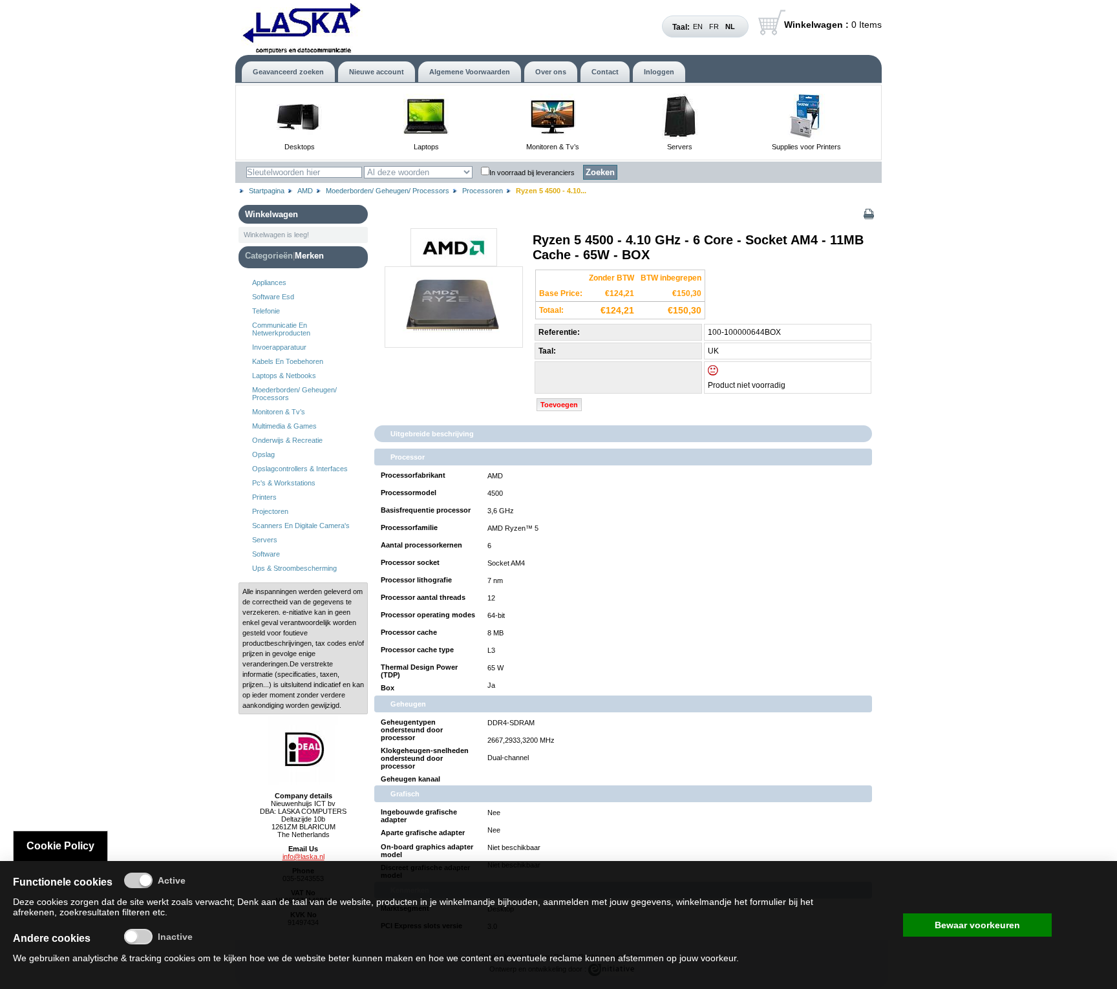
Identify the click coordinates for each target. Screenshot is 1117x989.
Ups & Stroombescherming (294, 568)
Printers (264, 497)
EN (698, 26)
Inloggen (659, 72)
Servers (679, 147)
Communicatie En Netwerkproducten (281, 329)
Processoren (482, 191)
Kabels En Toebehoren (287, 361)
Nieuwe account (376, 72)
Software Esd (273, 297)
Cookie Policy (60, 845)
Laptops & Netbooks (284, 375)
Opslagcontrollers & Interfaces (300, 469)
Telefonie (266, 311)
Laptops (426, 147)
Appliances (269, 282)
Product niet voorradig (746, 385)
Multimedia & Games (284, 426)
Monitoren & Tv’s (552, 147)
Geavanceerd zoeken (288, 72)
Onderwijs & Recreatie (287, 440)
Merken (309, 256)
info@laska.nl (303, 856)
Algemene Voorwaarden (469, 72)
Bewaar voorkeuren (977, 925)
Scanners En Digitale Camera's (301, 525)
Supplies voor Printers (806, 147)
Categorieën (269, 256)
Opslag (263, 454)
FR (714, 26)
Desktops (299, 147)
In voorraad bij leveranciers (532, 172)
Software (266, 554)
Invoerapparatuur (279, 347)
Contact (605, 72)
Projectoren (270, 511)
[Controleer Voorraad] (724, 373)
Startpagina (266, 191)
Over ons (550, 72)
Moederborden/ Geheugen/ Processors (387, 191)
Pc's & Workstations (283, 483)
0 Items (833, 24)
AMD (305, 191)
